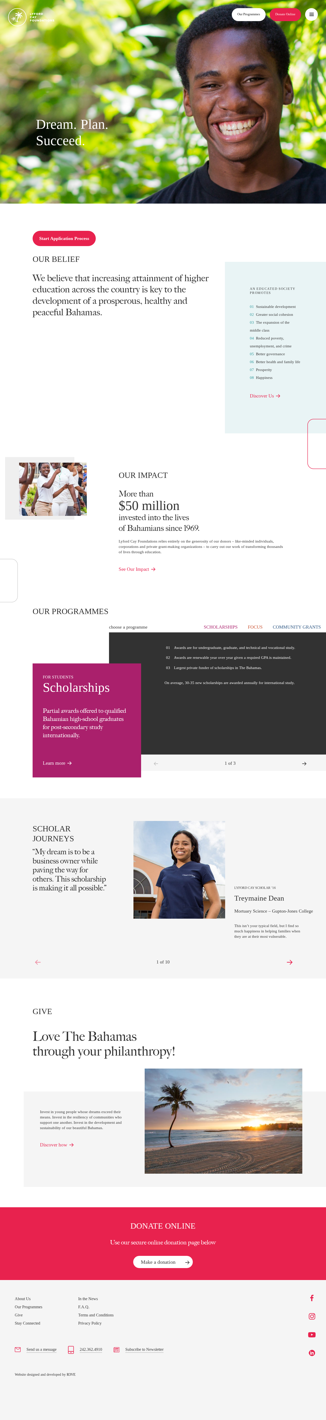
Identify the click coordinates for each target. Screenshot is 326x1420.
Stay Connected (27, 1323)
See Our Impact (134, 569)
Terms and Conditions (96, 1315)
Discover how (53, 1144)
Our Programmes (248, 14)
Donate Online (285, 14)
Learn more (54, 763)
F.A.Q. (83, 1307)
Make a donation (158, 1262)
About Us (23, 1299)
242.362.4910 (91, 1349)
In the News (88, 1299)
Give (19, 1315)
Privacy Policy (90, 1323)
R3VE (71, 1374)
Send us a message (41, 1349)
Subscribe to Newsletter (144, 1349)
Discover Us (262, 396)
